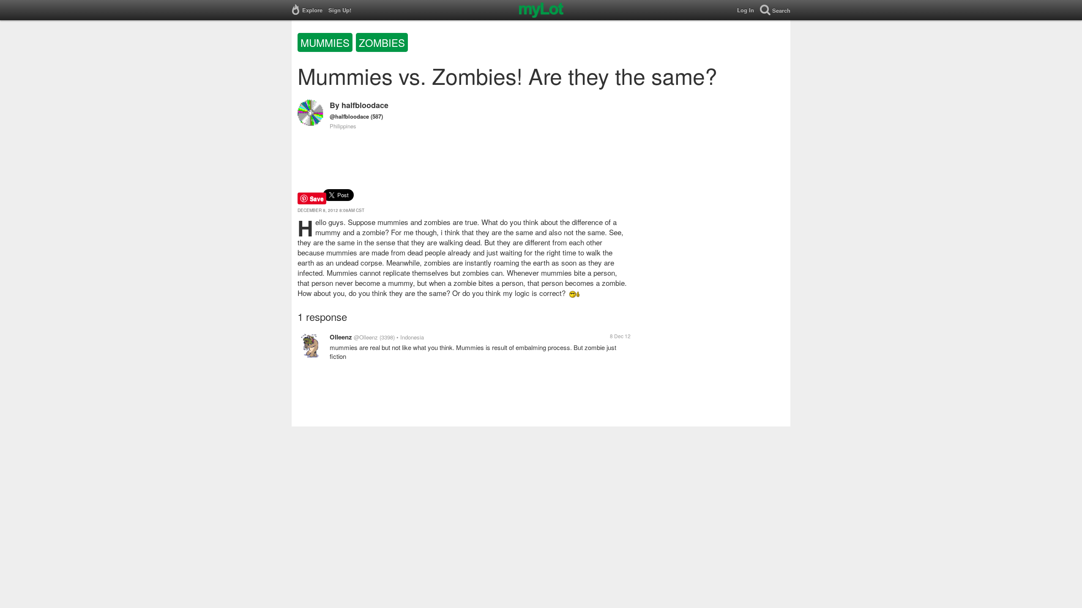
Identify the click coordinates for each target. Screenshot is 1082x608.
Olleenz (341, 337)
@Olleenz (366, 337)
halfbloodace (365, 105)
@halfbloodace (349, 116)
